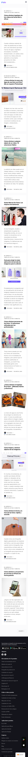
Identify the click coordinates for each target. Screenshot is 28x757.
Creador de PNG (6, 711)
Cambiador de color (6, 703)
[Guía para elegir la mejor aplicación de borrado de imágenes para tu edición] (14, 275)
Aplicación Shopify (6, 731)
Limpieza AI (8, 10)
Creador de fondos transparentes (9, 695)
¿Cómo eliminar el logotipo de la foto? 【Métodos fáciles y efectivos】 (14, 386)
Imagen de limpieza (10, 75)
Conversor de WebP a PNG (8, 706)
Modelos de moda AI (7, 664)
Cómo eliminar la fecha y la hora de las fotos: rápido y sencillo (13, 512)
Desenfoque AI (5, 686)
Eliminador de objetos (7, 714)
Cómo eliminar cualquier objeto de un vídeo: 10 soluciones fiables (12, 143)
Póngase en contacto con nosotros (10, 740)
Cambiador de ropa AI (7, 672)
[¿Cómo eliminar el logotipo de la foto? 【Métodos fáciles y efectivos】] (14, 400)
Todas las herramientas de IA (9, 661)
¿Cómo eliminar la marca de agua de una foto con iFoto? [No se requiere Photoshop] (13, 82)
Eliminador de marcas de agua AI (10, 680)
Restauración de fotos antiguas (9, 709)
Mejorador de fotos (6, 700)
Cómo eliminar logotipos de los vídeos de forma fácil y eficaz (13, 17)
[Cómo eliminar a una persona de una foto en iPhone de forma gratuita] (14, 587)
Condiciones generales (7, 751)
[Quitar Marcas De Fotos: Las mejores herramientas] (14, 216)
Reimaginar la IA (6, 688)
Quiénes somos (5, 738)
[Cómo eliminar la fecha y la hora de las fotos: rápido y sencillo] (14, 526)
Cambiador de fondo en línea (9, 698)
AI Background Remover (8, 678)
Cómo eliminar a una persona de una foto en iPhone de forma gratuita (14, 573)
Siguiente (21, 631)
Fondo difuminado (6, 717)
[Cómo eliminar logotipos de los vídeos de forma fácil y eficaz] (14, 31)
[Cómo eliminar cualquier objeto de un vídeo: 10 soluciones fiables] (14, 156)
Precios (3, 743)
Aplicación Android (6, 729)
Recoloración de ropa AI (7, 675)
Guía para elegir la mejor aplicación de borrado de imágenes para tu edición (12, 262)
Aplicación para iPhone (7, 726)
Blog (3, 746)
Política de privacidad (7, 749)
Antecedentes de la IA (7, 667)
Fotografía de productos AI (8, 669)
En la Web (4, 723)
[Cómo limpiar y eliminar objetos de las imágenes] (14, 461)
